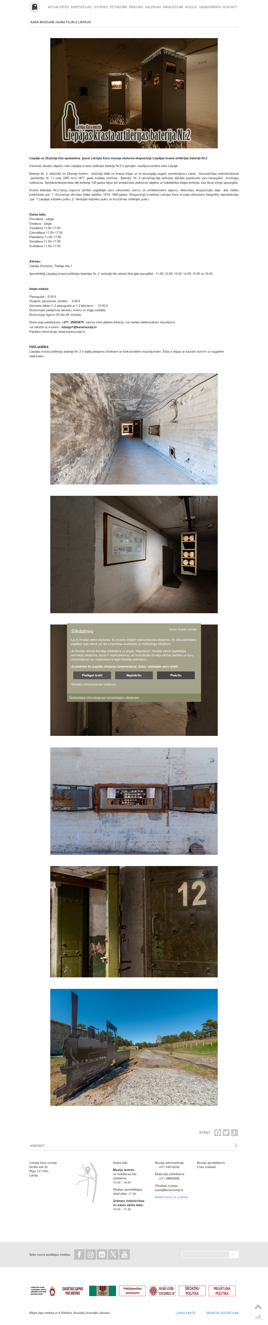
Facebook (79, 1254)
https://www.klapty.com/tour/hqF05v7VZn (165, 1289)
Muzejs (191, 7)
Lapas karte (185, 1313)
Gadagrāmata (210, 7)
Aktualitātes (58, 7)
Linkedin (102, 1254)
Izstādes (101, 7)
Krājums (136, 7)
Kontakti (230, 7)
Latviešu (192, 629)
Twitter (113, 1254)
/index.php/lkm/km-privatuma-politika (225, 1289)
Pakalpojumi (173, 7)
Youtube (124, 1254)
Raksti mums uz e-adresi (171, 1197)
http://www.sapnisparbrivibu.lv (75, 1289)
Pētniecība (118, 7)
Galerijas (153, 7)
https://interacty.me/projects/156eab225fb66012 (105, 1289)
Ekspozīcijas (81, 7)
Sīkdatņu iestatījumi (222, 1313)
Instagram (90, 1254)
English (182, 629)
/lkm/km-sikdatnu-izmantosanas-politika (195, 1289)
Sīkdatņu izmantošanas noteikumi (93, 684)
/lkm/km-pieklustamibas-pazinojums (135, 1289)
